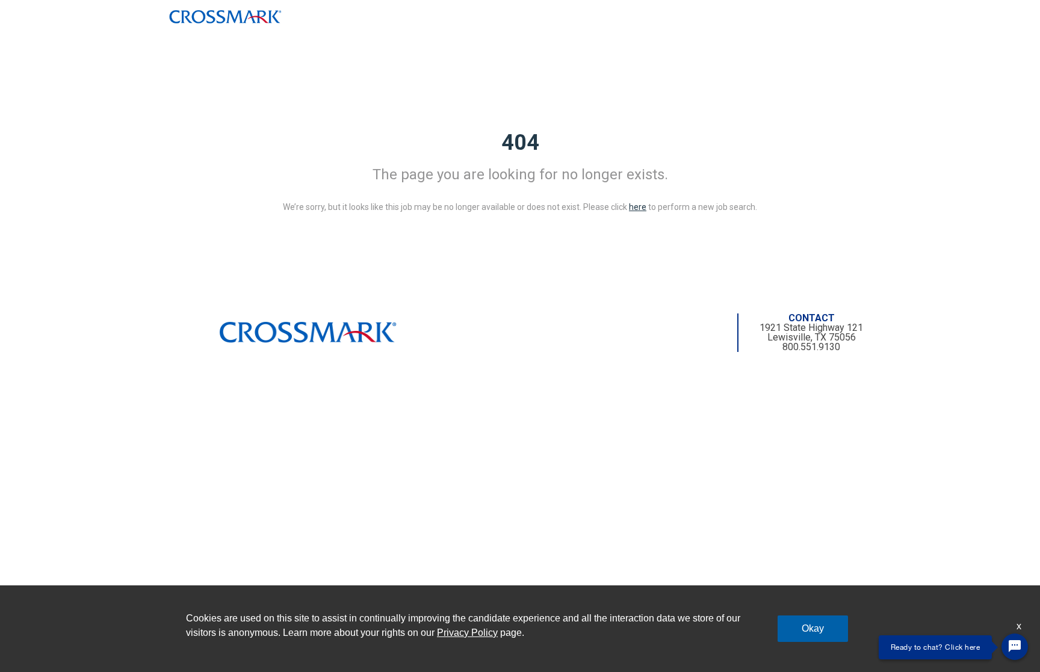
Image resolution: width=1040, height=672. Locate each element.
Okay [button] (813, 628)
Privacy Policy (467, 632)
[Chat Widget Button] (1014, 646)
